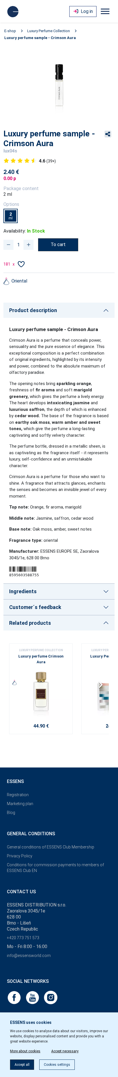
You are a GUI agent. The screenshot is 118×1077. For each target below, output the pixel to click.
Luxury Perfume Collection (48, 31)
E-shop (10, 31)
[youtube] (33, 997)
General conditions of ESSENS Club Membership (50, 847)
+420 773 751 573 (23, 937)
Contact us (21, 891)
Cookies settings (57, 1065)
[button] (102, 686)
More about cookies (25, 1051)
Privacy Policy (19, 856)
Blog (11, 812)
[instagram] (51, 997)
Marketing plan (20, 803)
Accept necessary (64, 1051)
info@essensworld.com (29, 955)
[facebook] (14, 997)
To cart (58, 244)
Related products (30, 623)
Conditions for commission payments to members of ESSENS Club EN (55, 868)
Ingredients (23, 591)
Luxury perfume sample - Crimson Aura (40, 38)
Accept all (22, 1065)
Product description (33, 310)
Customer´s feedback (35, 607)
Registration (18, 794)
